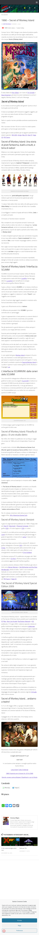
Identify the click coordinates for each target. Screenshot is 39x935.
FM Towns (7, 137)
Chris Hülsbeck (27, 552)
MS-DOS (14, 135)
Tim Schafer (30, 92)
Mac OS (24, 135)
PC (2, 621)
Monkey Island (20, 355)
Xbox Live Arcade (12, 621)
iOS (33, 621)
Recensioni (4, 14)
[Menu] (36, 2)
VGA (20, 545)
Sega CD (13, 579)
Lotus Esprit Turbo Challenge (19, 770)
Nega (19, 925)
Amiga (20, 135)
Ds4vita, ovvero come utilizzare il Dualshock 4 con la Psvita (19, 777)
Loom (3, 534)
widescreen (31, 626)
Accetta (19, 920)
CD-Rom (13, 559)
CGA (23, 528)
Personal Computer (22, 526)
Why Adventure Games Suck (18, 515)
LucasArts (9, 281)
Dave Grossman (6, 95)
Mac (5, 621)
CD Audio (34, 692)
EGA (7, 528)
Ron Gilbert (15, 92)
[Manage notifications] (4, 930)
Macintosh (12, 526)
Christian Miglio (7, 24)
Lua (9, 367)
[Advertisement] (19, 881)
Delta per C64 (23, 848)
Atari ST (30, 135)
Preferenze (19, 930)
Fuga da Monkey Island (29, 362)
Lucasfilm (24, 278)
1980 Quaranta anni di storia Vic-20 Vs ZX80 (19, 773)
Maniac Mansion (13, 567)
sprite (24, 537)
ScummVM (25, 381)
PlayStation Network (24, 621)
